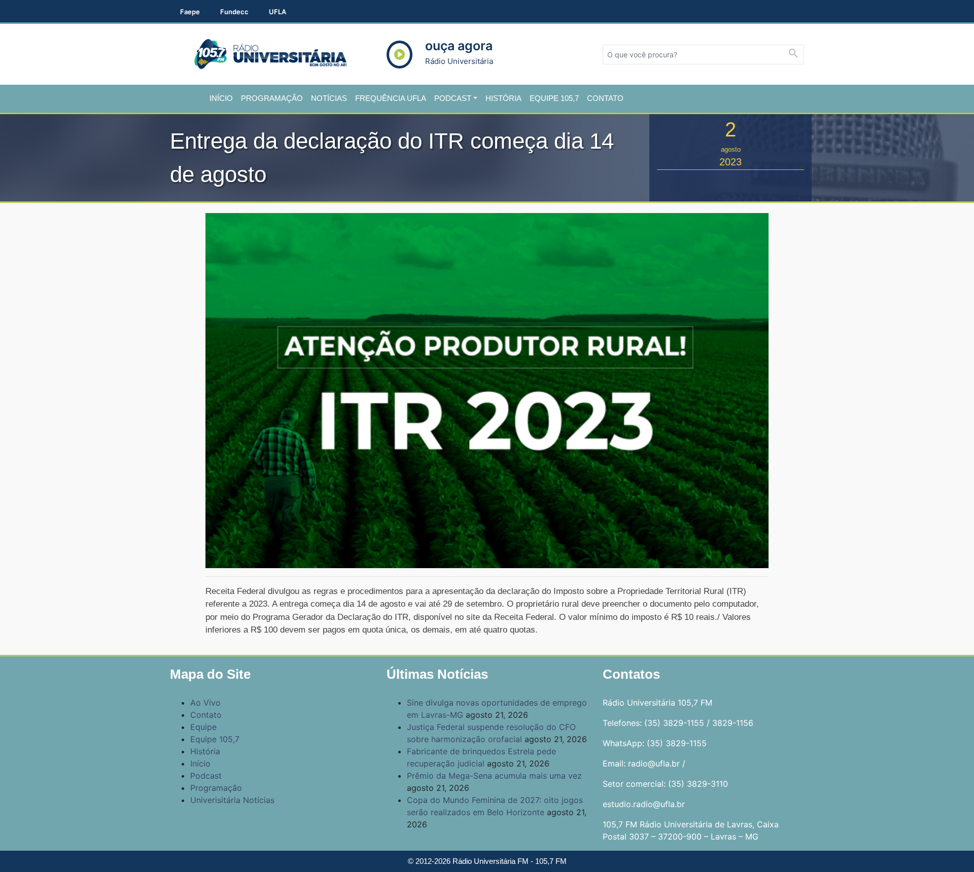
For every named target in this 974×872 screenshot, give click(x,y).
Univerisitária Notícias (232, 800)
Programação (272, 98)
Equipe (203, 727)
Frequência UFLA (390, 98)
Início (221, 98)
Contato (605, 98)
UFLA (277, 12)
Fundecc (234, 12)
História (503, 98)
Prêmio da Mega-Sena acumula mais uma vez (494, 776)
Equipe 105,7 (554, 98)
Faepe (190, 12)
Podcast (452, 98)
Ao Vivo (205, 702)
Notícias (329, 98)
